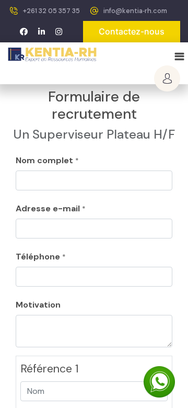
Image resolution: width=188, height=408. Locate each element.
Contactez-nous (131, 31)
